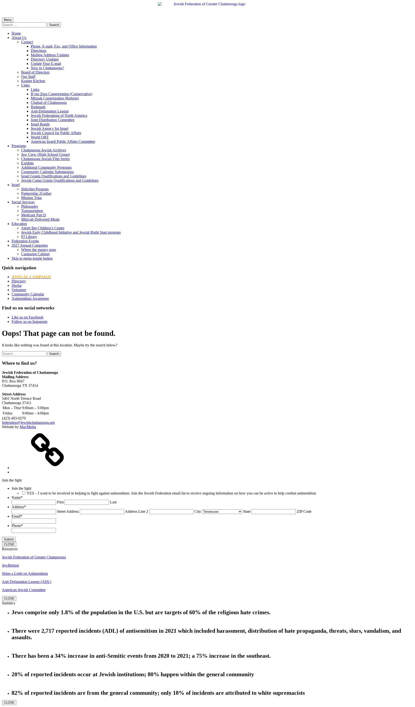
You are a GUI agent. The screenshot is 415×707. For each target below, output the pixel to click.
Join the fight (21, 488)
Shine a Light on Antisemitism (25, 573)
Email (17, 516)
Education (19, 224)
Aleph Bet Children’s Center (42, 228)
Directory (19, 281)
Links (25, 85)
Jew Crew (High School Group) (45, 154)
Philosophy (29, 206)
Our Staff (28, 77)
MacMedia (28, 427)
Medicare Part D (33, 215)
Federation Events (25, 241)
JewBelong (10, 565)
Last (113, 502)
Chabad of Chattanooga (49, 102)
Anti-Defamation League (50, 111)
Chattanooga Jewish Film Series (45, 159)
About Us (19, 38)
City (198, 511)
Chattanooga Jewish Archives (43, 150)
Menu (8, 20)
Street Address (68, 511)
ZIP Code (304, 511)
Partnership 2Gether (36, 193)
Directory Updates (45, 59)
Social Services (23, 202)
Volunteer (19, 290)
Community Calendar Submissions (47, 172)
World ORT (40, 137)
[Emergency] (48, 468)
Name (17, 497)
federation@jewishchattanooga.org (28, 422)
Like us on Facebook (27, 317)
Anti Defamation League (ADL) (26, 582)
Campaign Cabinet (35, 254)
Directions (38, 51)
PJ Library (29, 237)
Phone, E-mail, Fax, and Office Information (64, 46)
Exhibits (27, 163)
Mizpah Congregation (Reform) (55, 98)
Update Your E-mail (46, 64)
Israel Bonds (40, 124)
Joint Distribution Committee (52, 120)
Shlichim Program (35, 189)
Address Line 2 (136, 511)
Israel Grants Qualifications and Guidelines (53, 176)
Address (19, 507)
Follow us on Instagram (29, 321)
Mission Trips (31, 198)
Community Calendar (28, 294)
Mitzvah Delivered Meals (40, 219)
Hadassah (38, 107)
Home (16, 33)
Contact (27, 42)
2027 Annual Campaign (30, 245)
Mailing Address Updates (50, 55)
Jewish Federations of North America (59, 115)
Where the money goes (38, 250)
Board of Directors (35, 72)
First (60, 502)
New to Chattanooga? (47, 68)
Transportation (32, 211)
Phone (17, 526)
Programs (19, 146)
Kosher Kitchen (33, 81)
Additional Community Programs (46, 167)
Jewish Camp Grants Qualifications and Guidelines (59, 180)
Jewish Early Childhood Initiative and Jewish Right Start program (71, 232)
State (246, 511)
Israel (16, 185)
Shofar (17, 285)
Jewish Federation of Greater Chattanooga (34, 557)
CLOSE (9, 544)
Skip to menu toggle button (32, 258)
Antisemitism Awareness (30, 298)
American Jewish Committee (24, 590)
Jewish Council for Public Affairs (56, 133)
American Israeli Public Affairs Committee (63, 141)
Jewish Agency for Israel (49, 128)
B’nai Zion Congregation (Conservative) (61, 94)
